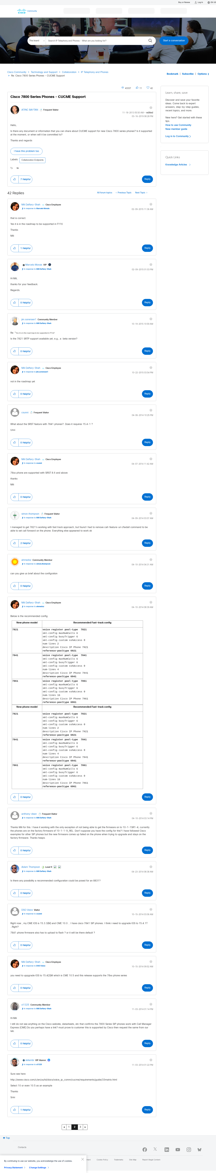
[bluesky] (199, 1149)
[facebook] (145, 1149)
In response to (37, 209)
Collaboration (69, 72)
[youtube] (178, 1149)
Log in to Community (177, 136)
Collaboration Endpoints (32, 160)
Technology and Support (44, 72)
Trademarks (118, 1160)
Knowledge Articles (176, 164)
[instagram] (189, 1149)
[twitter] (156, 1149)
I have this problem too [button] (26, 151)
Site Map (132, 1160)
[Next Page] (85, 1127)
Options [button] (202, 74)
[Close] (82, 1159)
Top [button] (8, 1138)
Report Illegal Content (151, 1160)
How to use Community (178, 125)
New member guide (176, 129)
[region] (43, 1164)
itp (18, 168)
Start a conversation (174, 41)
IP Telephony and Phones (94, 72)
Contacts (22, 1147)
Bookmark (172, 74)
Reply (147, 179)
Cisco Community (16, 72)
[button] (14, 179)
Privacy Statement (13, 1167)
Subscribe (188, 74)
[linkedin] (167, 1149)
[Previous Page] (64, 1127)
